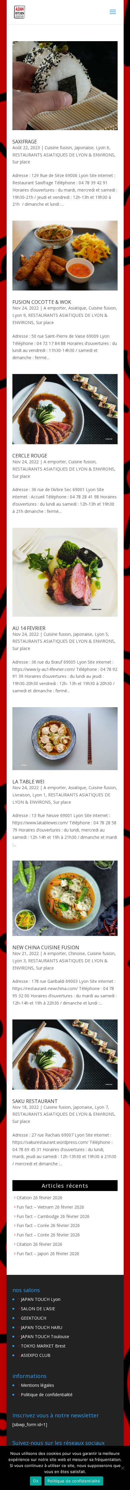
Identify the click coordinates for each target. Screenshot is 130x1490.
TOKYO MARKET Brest (43, 1346)
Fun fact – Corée (33, 1225)
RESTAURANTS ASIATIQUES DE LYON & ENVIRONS (63, 155)
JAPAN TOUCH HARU (41, 1327)
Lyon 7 (101, 1107)
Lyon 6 (102, 147)
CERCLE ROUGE (29, 455)
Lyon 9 (19, 315)
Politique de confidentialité (47, 1394)
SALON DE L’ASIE (38, 1308)
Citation (24, 1197)
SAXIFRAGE (24, 141)
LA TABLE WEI (28, 781)
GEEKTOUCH (33, 1318)
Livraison (21, 795)
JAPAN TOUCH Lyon (40, 1299)
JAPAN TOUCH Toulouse (45, 1336)
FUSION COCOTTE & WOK (41, 302)
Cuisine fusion (58, 147)
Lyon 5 (101, 634)
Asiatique (77, 308)
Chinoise (76, 953)
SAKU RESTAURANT (35, 1101)
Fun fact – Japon (33, 1253)
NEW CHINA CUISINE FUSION (45, 947)
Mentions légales (37, 1385)
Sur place (21, 162)
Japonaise (83, 147)
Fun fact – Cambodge (38, 1216)
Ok (35, 1481)
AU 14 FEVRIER (28, 628)
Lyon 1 (39, 795)
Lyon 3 (19, 960)
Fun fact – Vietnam (35, 1207)
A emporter (55, 308)
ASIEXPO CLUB (35, 1355)
